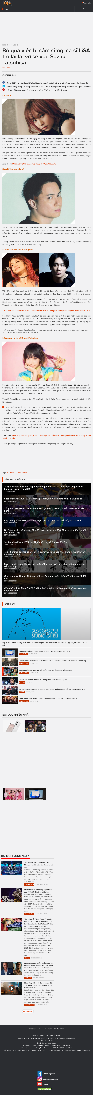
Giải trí (18, 473)
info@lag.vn (51, 1043)
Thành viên (87, 3)
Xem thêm (28, 1011)
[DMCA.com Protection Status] (45, 1089)
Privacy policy (59, 1028)
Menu (6, 9)
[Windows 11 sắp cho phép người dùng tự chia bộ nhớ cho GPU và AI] (35, 806)
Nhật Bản (10, 473)
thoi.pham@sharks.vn (44, 1048)
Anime (24, 473)
